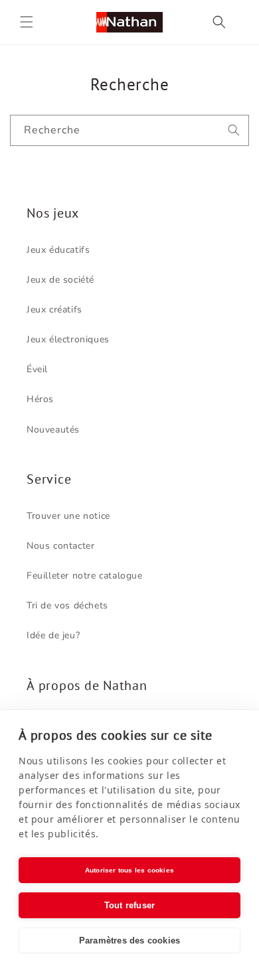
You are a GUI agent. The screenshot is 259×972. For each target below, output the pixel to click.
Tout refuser (129, 905)
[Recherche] (233, 130)
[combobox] (129, 130)
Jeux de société (60, 279)
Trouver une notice (68, 516)
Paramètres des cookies (129, 940)
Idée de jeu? (53, 635)
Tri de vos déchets (67, 605)
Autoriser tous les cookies (129, 870)
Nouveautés (53, 429)
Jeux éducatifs (58, 249)
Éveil (37, 369)
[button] (26, 21)
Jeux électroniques (68, 339)
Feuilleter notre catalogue (85, 575)
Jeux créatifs (54, 309)
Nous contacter (60, 545)
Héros (40, 399)
